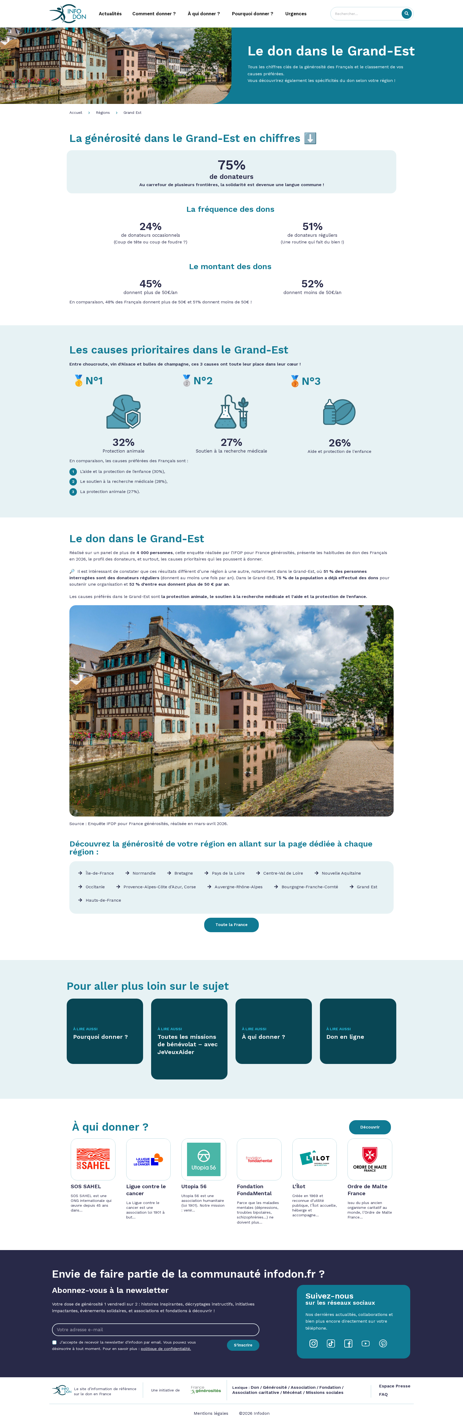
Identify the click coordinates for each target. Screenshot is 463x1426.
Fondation (330, 1387)
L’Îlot (298, 1186)
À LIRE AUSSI (85, 1029)
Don (255, 1387)
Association (303, 1387)
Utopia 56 (194, 1186)
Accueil (75, 112)
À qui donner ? (263, 1036)
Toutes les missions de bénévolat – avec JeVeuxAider (188, 1044)
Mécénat (292, 1392)
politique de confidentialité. (166, 1348)
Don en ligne (345, 1036)
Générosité (275, 1387)
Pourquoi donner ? (100, 1036)
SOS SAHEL (86, 1186)
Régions (103, 112)
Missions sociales (324, 1392)
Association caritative (255, 1392)
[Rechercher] (407, 14)
